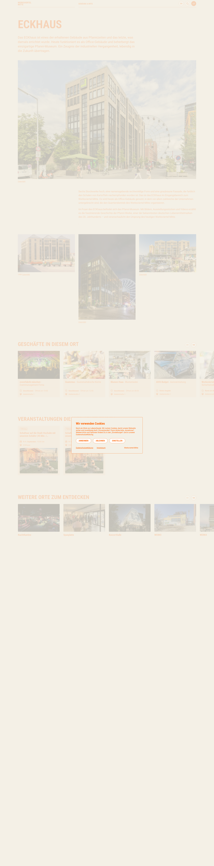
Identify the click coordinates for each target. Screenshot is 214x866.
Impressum (101, 448)
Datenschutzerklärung (84, 448)
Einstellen (117, 441)
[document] (107, 435)
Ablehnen (100, 441)
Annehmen (83, 441)
